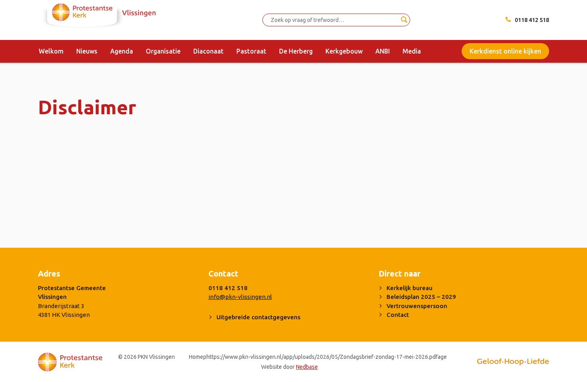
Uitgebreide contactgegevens (258, 317)
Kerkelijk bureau (409, 288)
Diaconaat (208, 51)
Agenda (121, 51)
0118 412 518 (532, 20)
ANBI (382, 51)
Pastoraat (251, 51)
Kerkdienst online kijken (505, 51)
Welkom (51, 51)
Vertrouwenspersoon (417, 305)
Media (412, 51)
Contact (398, 314)
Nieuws (86, 51)
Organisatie (163, 51)
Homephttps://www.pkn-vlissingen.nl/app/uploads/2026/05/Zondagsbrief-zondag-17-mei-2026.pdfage (318, 357)
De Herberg (296, 51)
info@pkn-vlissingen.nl (240, 296)
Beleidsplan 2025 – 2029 (421, 296)
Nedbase (307, 367)
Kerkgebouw (344, 51)
